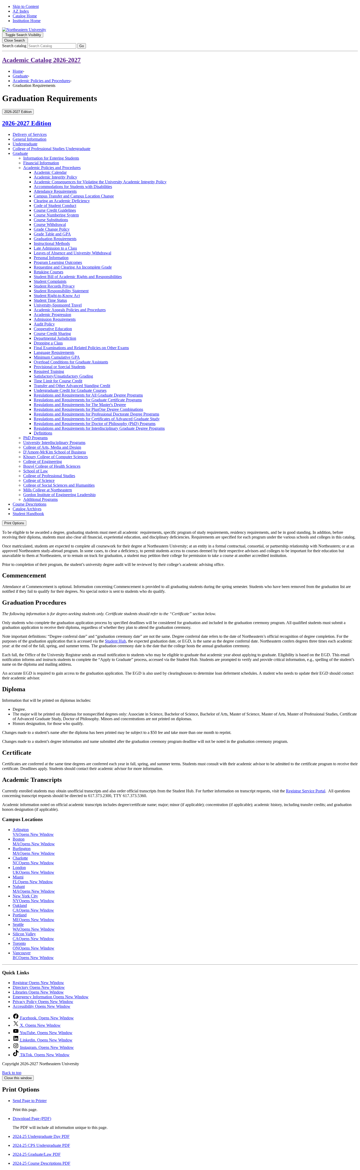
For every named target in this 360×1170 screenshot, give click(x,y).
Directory (39, 987)
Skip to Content (26, 6)
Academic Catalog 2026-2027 (41, 60)
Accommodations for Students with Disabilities (73, 186)
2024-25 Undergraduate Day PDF (41, 1136)
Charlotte (33, 860)
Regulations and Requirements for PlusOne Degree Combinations (88, 409)
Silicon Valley (33, 936)
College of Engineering (42, 461)
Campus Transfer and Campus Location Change (74, 196)
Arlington (33, 832)
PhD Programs (35, 438)
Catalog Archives (27, 509)
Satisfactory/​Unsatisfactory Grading (63, 376)
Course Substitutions (51, 220)
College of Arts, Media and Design (52, 447)
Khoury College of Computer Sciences (55, 457)
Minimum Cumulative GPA (57, 357)
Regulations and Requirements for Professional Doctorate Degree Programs (96, 414)
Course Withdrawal (50, 224)
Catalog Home (25, 16)
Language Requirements (54, 352)
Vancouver (33, 955)
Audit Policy (44, 324)
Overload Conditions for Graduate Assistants (71, 362)
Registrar (38, 982)
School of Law (35, 471)
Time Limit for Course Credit (58, 381)
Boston (34, 841)
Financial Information (41, 163)
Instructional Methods (52, 243)
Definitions (43, 433)
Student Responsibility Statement (61, 291)
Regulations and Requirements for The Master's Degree (80, 404)
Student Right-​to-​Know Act (57, 295)
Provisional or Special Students (59, 366)
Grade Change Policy (52, 229)
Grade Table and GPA (52, 234)
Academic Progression (52, 314)
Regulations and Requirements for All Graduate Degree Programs (88, 395)
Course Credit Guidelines (55, 210)
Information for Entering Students (51, 158)
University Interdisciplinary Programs (54, 442)
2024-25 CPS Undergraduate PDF (41, 1145)
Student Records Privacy (54, 286)
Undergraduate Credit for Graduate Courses (70, 390)
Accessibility (41, 1006)
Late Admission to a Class (55, 248)
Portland (33, 917)
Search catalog (14, 45)
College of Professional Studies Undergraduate (51, 148)
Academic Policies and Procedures (41, 80)
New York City (33, 898)
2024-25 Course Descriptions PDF (41, 1163)
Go (81, 46)
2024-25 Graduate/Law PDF (37, 1154)
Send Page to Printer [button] (30, 1100)
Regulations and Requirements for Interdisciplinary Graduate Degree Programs (99, 428)
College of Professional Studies (49, 475)
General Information (29, 139)
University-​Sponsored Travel (58, 305)
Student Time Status (50, 300)
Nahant (34, 888)
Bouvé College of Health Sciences (51, 466)
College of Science (39, 480)
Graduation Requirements (55, 238)
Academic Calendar (50, 172)
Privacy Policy (43, 1001)
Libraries (38, 992)
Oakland (33, 907)
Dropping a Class (48, 343)
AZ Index (21, 11)
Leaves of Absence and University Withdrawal (72, 253)
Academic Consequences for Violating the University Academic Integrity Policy (100, 182)
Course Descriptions (29, 504)
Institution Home (27, 20)
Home (18, 71)
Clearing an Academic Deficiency (62, 201)
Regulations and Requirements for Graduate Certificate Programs (88, 400)
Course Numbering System (56, 215)
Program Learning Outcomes (58, 262)
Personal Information (51, 257)
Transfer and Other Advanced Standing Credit (72, 385)
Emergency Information (51, 997)
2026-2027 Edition (26, 123)
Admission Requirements (55, 319)
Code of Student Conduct (55, 205)
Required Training (49, 371)
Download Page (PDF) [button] (32, 1118)
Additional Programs (40, 499)
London (33, 870)
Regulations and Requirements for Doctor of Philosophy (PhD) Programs (94, 423)
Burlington (34, 851)
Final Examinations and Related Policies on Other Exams (81, 347)
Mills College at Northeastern (47, 490)
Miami (33, 879)
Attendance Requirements (55, 191)
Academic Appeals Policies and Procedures (70, 310)
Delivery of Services (30, 134)
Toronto (33, 945)
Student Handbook (28, 513)
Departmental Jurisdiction (55, 338)
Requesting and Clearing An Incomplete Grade (73, 267)
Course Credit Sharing (52, 333)
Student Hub (115, 641)
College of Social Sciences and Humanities (59, 485)
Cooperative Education (53, 329)
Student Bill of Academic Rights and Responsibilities (78, 276)
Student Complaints (50, 281)
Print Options (14, 523)
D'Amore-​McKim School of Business (54, 452)
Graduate (20, 76)
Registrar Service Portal (305, 791)
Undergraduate (25, 144)
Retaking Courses (48, 272)
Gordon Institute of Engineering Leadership (59, 494)
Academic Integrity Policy (55, 177)
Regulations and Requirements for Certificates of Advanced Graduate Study (97, 419)
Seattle (34, 926)
